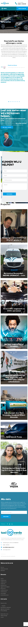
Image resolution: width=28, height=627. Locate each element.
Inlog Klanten (22, 8)
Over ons (2, 567)
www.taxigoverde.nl (6, 549)
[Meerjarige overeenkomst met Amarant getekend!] (14, 226)
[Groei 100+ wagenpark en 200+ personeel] (14, 297)
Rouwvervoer (3, 588)
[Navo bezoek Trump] (14, 431)
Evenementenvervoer (4, 595)
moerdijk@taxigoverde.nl (8, 547)
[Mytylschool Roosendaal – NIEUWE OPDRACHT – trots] (14, 261)
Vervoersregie (3, 593)
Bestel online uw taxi (4, 614)
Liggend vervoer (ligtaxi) (5, 586)
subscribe (6, 516)
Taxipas (2, 578)
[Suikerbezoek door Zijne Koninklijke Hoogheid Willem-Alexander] (14, 403)
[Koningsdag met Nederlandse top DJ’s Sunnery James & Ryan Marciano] (14, 458)
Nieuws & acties (4, 603)
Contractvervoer (4, 591)
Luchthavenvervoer (4, 590)
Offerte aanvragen (4, 615)
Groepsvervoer (3, 580)
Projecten (3, 605)
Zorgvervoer (3, 583)
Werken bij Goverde (4, 568)
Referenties (3, 570)
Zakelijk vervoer (3, 582)
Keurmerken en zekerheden (6, 607)
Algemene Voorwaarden (5, 609)
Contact (2, 617)
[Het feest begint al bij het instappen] (14, 332)
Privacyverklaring (4, 610)
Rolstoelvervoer (3, 585)
